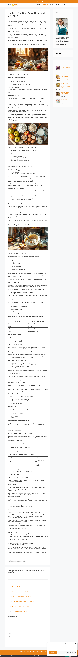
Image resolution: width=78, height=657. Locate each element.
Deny (61, 652)
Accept (52, 652)
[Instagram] (38, 2)
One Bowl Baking (44, 557)
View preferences (71, 652)
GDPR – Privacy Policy (27, 651)
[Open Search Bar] (68, 5)
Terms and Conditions (40, 651)
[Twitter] (42, 2)
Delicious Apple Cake (12, 557)
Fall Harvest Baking (28, 557)
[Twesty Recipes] (13, 5)
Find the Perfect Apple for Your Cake (20, 586)
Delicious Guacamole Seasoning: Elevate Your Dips (17, 561)
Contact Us (34, 651)
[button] (75, 643)
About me (21, 651)
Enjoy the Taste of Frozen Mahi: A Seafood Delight (17, 560)
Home (38, 4)
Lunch (51, 4)
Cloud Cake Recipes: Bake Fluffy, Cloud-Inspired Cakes (24, 601)
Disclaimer (46, 651)
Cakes (63, 4)
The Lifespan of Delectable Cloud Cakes (20, 611)
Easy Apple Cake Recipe (20, 557)
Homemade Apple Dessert (36, 557)
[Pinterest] (40, 2)
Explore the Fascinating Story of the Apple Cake (22, 596)
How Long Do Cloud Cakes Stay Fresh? (20, 606)
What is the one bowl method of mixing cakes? (22, 591)
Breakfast (45, 4)
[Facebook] (35, 2)
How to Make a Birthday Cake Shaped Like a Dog (22, 582)
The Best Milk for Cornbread (18, 577)
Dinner (57, 4)
